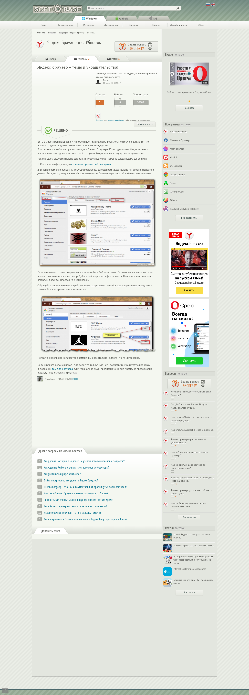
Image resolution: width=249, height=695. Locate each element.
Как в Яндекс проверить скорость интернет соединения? (75, 506)
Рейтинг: (119, 94)
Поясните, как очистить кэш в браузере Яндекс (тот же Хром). (78, 499)
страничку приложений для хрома (91, 164)
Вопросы (91, 32)
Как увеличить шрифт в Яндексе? (62, 474)
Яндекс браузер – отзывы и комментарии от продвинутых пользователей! (85, 487)
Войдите (99, 120)
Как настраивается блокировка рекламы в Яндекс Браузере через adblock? (85, 519)
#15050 (75, 379)
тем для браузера (62, 368)
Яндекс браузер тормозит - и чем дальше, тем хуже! (73, 512)
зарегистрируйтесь (115, 120)
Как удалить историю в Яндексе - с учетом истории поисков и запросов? (84, 461)
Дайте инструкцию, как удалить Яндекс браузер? (71, 480)
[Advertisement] (65, 96)
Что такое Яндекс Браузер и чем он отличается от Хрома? (76, 493)
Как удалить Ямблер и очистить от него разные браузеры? (76, 467)
